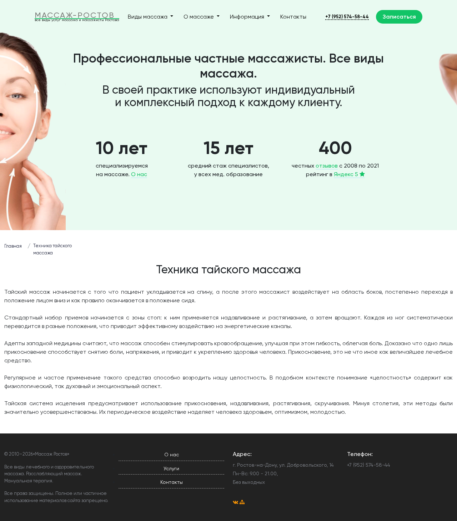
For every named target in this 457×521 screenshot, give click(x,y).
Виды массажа (148, 16)
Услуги (171, 468)
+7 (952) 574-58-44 (347, 16)
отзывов (327, 165)
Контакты (293, 16)
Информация (248, 16)
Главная (13, 246)
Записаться (399, 16)
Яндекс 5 (347, 174)
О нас (139, 174)
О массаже (199, 16)
